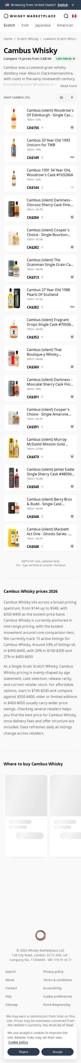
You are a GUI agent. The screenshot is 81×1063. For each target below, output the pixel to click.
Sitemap (11, 1004)
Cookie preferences (57, 996)
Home (8, 39)
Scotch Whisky (27, 39)
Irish (25, 25)
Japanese (43, 25)
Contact (11, 988)
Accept (57, 1052)
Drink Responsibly (56, 1004)
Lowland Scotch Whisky (60, 39)
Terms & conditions (57, 980)
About (9, 980)
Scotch (9, 25)
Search (10, 971)
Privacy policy (53, 971)
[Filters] (61, 97)
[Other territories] (74, 16)
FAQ (8, 996)
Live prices (64, 58)
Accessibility (52, 988)
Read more (69, 86)
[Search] (66, 16)
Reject (23, 1052)
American (65, 25)
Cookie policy (18, 1042)
